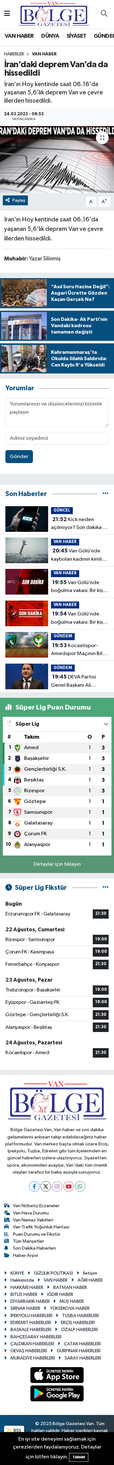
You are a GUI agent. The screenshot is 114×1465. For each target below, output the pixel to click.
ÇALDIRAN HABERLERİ (32, 1343)
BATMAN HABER (70, 1287)
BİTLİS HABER (23, 1294)
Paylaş (18, 200)
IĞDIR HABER (60, 1294)
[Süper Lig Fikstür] (106, 887)
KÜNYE (17, 1273)
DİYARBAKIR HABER (30, 1301)
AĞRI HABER (90, 1280)
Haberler (14, 54)
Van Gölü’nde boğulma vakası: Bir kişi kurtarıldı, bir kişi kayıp (77, 587)
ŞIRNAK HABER (25, 1308)
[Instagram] (57, 1186)
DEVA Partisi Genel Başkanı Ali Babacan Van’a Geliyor (77, 681)
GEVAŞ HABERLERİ (28, 1350)
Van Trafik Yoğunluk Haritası (41, 1227)
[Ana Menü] (7, 14)
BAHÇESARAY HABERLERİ (35, 1336)
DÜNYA (50, 36)
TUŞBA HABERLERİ (80, 1315)
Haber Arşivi (25, 1255)
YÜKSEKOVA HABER (70, 1308)
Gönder (19, 456)
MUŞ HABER (72, 1301)
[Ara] (104, 14)
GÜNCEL (62, 510)
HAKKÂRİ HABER (26, 1287)
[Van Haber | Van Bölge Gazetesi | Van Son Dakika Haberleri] (54, 14)
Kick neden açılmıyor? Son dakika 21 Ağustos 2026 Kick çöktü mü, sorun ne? (79, 524)
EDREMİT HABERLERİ (30, 1322)
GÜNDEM (63, 636)
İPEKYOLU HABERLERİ (31, 1315)
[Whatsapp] (80, 1186)
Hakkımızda (22, 1280)
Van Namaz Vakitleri (33, 1220)
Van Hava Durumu (31, 1213)
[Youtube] (68, 1186)
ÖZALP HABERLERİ (79, 1329)
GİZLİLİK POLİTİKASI (53, 1273)
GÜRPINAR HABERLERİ (78, 1350)
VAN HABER (19, 36)
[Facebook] (34, 1186)
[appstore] (57, 1376)
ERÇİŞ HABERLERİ (78, 1322)
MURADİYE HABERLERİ (32, 1358)
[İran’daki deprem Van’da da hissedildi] (57, 159)
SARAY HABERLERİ (83, 1358)
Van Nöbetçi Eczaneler (36, 1205)
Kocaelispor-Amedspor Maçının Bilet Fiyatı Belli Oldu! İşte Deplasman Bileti (79, 650)
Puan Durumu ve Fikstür (36, 1234)
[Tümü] (106, 494)
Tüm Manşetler (28, 1241)
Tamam (79, 1457)
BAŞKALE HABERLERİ (30, 1329)
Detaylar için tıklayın (57, 864)
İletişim (90, 1273)
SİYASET (76, 36)
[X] (46, 1186)
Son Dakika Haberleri (34, 1248)
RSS (17, 1430)
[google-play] (57, 1395)
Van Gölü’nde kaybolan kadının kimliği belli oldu (79, 555)
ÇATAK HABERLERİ (82, 1343)
